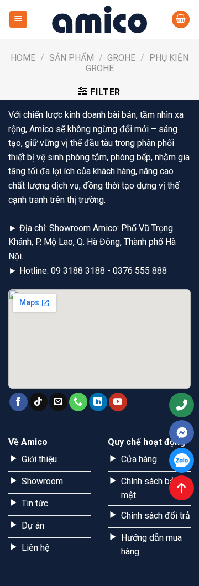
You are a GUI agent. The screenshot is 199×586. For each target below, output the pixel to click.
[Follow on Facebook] (18, 402)
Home (23, 58)
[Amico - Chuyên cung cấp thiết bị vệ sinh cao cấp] (99, 19)
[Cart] (181, 20)
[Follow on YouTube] (118, 402)
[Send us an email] (58, 402)
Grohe (121, 58)
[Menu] (18, 20)
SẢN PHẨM (71, 58)
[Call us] (78, 402)
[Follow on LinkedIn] (98, 402)
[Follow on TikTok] (38, 402)
